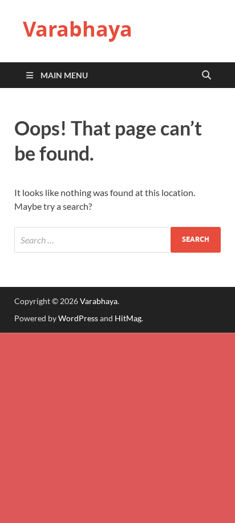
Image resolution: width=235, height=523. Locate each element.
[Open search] (206, 75)
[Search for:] (117, 240)
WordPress (78, 318)
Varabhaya (77, 29)
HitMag (128, 318)
